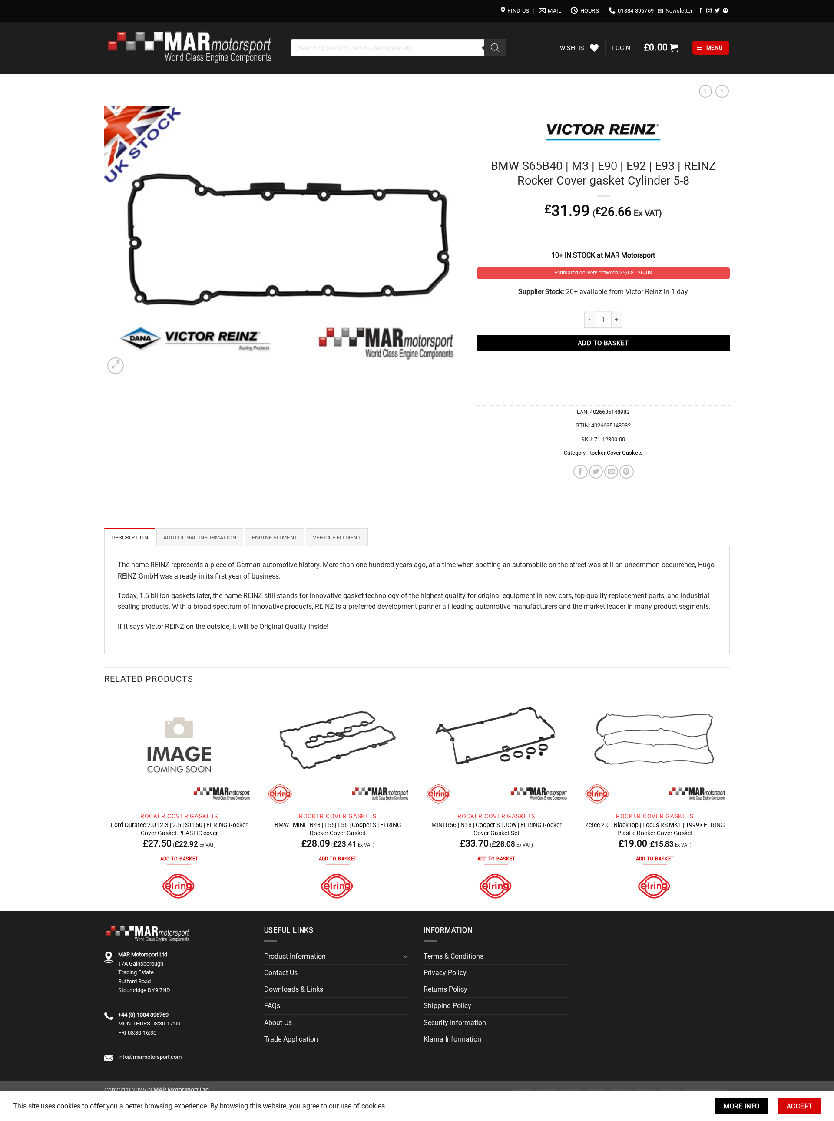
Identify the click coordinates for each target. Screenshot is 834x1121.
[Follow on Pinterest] (725, 10)
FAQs (272, 1006)
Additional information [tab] (200, 537)
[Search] (495, 47)
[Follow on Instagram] (709, 10)
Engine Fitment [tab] (275, 537)
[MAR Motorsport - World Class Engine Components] (191, 47)
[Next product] (705, 91)
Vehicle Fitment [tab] (337, 537)
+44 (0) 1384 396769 (143, 1015)
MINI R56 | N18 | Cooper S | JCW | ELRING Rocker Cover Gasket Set (496, 828)
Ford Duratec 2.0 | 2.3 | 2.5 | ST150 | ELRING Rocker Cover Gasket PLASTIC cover (179, 828)
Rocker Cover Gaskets (615, 453)
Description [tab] (129, 537)
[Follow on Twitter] (717, 10)
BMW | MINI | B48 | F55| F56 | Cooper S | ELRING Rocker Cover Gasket (338, 828)
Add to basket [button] (179, 859)
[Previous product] (721, 91)
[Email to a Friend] (611, 472)
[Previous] (104, 802)
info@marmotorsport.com (150, 1057)
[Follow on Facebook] (700, 10)
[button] (675, 11)
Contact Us (281, 973)
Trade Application (291, 1039)
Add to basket (603, 343)
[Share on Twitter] (596, 472)
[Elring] (179, 886)
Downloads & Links (293, 989)
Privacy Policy (445, 973)
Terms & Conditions (453, 956)
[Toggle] (405, 956)
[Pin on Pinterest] (626, 472)
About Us (278, 1022)
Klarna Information (452, 1039)
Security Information (455, 1022)
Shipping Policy (447, 1006)
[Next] (729, 802)
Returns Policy (445, 989)
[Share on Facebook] (580, 472)
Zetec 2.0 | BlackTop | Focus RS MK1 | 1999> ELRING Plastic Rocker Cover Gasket (655, 828)
